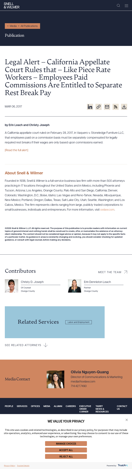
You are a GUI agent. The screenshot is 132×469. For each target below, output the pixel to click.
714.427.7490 (79, 386)
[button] (126, 420)
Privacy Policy (9, 465)
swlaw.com (107, 209)
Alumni (58, 406)
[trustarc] (123, 465)
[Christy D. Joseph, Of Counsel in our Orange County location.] (34, 286)
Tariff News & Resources (102, 409)
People (9, 406)
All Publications (29, 26)
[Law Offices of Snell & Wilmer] (11, 5)
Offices (35, 406)
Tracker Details (23, 465)
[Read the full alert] (16, 150)
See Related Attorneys (23, 345)
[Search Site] (118, 5)
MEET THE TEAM (109, 272)
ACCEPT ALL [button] (66, 450)
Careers (71, 406)
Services (22, 406)
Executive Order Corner (85, 409)
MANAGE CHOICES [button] (66, 443)
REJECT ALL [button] (66, 456)
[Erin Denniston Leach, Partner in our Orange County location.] (97, 286)
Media (13, 26)
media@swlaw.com (83, 381)
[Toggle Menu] (126, 5)
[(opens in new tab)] (90, 107)
